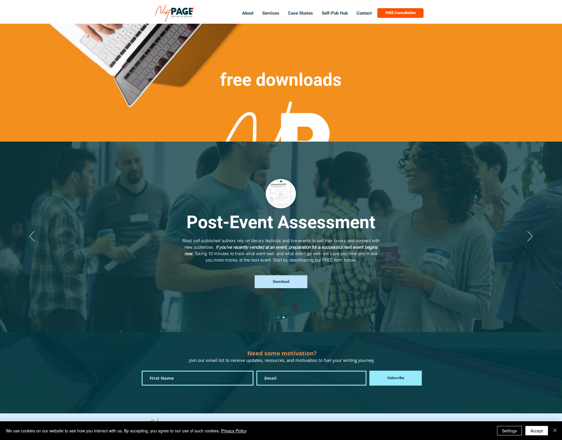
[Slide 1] (278, 317)
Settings (509, 431)
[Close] (554, 430)
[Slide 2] (284, 317)
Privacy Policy (233, 431)
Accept (536, 431)
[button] (271, 13)
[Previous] (32, 236)
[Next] (530, 236)
